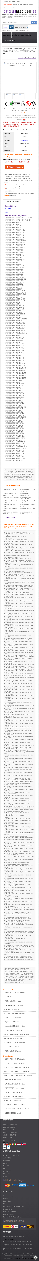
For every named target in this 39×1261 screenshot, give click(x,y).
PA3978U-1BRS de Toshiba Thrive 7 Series (17, 749)
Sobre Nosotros (7, 40)
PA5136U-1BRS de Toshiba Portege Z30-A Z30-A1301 (20, 668)
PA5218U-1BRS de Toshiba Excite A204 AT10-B (18, 558)
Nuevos (9, 35)
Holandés (32, 1258)
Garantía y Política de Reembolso (13, 1206)
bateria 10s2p (7, 1155)
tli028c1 (5, 1163)
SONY (12, 1130)
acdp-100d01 (7, 1158)
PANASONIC (14, 1132)
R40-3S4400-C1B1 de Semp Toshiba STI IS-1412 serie (19, 806)
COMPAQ (13, 1135)
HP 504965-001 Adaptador (14, 1005)
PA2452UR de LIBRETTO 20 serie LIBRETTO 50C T (19, 956)
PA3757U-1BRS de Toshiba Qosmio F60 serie (17, 798)
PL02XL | (21, 30)
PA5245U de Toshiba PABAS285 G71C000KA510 (19, 572)
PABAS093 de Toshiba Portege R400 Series (17, 750)
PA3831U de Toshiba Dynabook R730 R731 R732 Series (20, 780)
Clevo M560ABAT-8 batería (14, 1047)
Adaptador (21, 35)
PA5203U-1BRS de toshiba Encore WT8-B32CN (18, 639)
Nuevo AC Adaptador (9, 1211)
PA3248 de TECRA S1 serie (13, 948)
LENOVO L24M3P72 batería (15, 1063)
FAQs (5, 1204)
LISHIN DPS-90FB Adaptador (15, 1013)
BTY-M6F (26, 30)
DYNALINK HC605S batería (15, 1084)
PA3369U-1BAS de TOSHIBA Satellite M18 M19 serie (20, 851)
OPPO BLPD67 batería (13, 1100)
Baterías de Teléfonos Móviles (12, 1217)
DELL (5, 1130)
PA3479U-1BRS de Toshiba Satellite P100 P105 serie (19, 837)
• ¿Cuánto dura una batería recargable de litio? (17, 1241)
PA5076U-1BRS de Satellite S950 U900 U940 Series (19, 767)
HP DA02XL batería (12, 1009)
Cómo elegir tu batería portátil (27, 58)
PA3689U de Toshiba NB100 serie (14, 811)
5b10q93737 (7, 1171)
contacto (6, 195)
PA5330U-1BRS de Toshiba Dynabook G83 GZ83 (18, 560)
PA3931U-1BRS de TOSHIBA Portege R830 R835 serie (20, 745)
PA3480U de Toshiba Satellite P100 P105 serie (17, 862)
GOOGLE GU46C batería (14, 1096)
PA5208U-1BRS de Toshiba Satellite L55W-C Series (19, 666)
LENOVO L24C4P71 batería (15, 1059)
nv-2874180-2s (16, 1155)
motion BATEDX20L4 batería (15, 1026)
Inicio (4, 35)
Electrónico (28, 35)
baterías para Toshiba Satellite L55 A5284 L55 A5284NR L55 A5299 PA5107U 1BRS (19, 51)
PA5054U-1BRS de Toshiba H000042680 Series (18, 778)
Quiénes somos (8, 1196)
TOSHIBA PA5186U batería (14, 1038)
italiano (27, 1258)
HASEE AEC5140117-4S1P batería (17, 1067)
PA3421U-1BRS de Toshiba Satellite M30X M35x (18, 912)
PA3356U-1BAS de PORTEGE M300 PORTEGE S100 (20, 931)
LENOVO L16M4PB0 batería (15, 1105)
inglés (22, 1258)
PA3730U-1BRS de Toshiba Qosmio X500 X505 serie (19, 819)
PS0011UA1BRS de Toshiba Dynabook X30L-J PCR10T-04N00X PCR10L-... (17, 556)
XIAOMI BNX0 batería (13, 1080)
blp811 (5, 1168)
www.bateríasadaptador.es (19, 1254)
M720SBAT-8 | (8, 30)
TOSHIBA (24, 140)
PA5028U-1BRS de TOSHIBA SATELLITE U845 (18, 747)
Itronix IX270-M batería (13, 1018)
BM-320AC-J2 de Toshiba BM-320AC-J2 (16, 532)
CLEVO (5, 1137)
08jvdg (5, 1176)
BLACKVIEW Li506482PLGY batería (18, 1109)
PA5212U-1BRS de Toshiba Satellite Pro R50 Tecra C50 (20, 669)
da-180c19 (6, 1160)
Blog (13, 40)
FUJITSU (6, 1127)
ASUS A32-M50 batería (13, 1001)
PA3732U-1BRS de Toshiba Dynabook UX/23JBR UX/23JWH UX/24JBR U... (17, 854)
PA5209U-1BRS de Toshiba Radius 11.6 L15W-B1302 (19, 650)
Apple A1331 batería (12, 1022)
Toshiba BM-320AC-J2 (9, 489)
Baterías (14, 35)
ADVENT (12, 1140)
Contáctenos (10, 8)
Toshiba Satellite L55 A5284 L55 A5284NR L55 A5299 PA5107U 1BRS (18, 470)
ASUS (5, 1135)
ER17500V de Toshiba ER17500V (14, 574)
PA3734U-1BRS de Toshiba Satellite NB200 (17, 836)
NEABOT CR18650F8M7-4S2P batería (18, 1075)
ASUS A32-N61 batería (13, 1051)
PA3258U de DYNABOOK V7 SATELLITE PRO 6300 (20, 946)
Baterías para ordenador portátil (18, 48)
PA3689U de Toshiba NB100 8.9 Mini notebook (18, 808)
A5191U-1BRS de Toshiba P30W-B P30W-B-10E (18, 588)
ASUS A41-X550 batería (13, 1030)
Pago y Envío (7, 1201)
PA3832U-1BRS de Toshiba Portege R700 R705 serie (19, 809)
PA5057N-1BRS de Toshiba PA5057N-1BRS (17, 593)
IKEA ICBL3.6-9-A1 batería (14, 1088)
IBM (11, 1137)
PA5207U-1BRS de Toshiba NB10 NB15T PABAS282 (20, 657)
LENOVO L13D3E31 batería (15, 1043)
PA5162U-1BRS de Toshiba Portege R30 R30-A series (19, 655)
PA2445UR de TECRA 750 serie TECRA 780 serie (18, 920)
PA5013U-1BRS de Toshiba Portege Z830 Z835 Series (19, 781)
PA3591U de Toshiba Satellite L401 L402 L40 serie (18, 675)
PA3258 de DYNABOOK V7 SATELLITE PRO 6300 (19, 945)
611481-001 (6, 1174)
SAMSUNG (13, 1124)
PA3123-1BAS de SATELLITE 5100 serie (16, 923)
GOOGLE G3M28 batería (13, 1092)
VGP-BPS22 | (15, 30)
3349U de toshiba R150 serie (13, 897)
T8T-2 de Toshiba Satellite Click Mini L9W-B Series (19, 638)
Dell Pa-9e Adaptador (12, 997)
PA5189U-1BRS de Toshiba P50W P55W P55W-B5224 (20, 585)
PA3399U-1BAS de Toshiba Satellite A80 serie (17, 917)
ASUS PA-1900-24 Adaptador (15, 993)
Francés (17, 1258)
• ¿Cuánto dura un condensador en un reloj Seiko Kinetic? (18, 1249)
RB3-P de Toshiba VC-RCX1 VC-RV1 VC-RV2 (18, 551)
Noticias (5, 1198)
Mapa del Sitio (7, 1209)
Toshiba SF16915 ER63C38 (11, 497)
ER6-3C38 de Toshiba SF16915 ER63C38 (16, 540)
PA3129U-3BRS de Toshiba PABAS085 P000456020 (19, 586)
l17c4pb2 (6, 1166)
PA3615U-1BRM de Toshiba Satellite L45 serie (17, 864)
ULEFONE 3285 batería (13, 1113)
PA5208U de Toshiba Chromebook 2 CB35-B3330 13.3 (20, 664)
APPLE (5, 1124)
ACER (5, 1132)
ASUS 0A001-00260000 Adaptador (17, 1034)
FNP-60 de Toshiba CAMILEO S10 (15, 571)
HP (4, 1140)
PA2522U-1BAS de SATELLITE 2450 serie (17, 922)
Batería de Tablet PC (17, 4)
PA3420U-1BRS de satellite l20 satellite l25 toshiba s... (19, 918)
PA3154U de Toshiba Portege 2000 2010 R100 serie (19, 908)
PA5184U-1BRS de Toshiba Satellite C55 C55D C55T (19, 674)
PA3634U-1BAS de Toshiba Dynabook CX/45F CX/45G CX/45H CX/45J (17, 783)
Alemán (12, 1258)
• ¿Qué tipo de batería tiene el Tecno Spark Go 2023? (17, 1244)
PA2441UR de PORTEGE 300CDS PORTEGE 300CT (19, 959)
